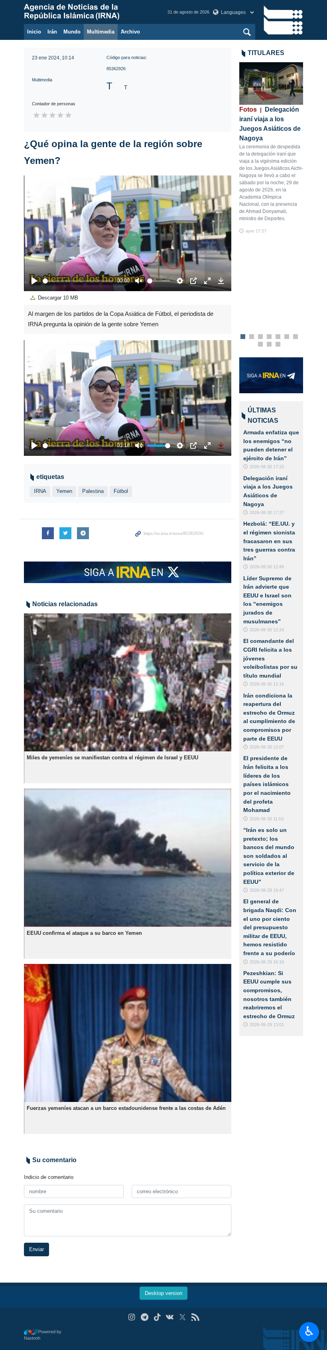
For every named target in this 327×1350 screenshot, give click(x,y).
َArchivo (130, 32)
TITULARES (266, 52)
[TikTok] (157, 1317)
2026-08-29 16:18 (267, 962)
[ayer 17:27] (271, 83)
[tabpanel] (271, 148)
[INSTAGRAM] (131, 1317)
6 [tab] (287, 337)
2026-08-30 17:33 (267, 466)
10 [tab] (278, 345)
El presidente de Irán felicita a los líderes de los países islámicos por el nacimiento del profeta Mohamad (267, 784)
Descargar (57, 298)
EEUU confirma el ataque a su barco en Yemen (84, 933)
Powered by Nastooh (42, 1335)
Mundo (72, 32)
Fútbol (121, 491)
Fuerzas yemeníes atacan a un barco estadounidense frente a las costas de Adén (126, 1108)
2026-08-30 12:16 (267, 684)
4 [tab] (269, 337)
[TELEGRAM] (144, 1317)
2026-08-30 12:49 (267, 566)
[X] (182, 1317)
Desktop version (163, 1293)
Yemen (64, 491)
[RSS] (195, 1317)
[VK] (170, 1317)
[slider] (78, 281)
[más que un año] (127, 682)
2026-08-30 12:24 (267, 629)
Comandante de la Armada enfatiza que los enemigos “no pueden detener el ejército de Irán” (271, 440)
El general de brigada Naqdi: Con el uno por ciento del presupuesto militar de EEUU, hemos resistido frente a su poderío (269, 927)
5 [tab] (278, 337)
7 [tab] (295, 337)
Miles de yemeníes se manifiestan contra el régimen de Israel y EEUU (112, 758)
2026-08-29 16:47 (267, 890)
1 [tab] (243, 337)
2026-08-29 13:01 (267, 1024)
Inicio (34, 32)
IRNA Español (88, 12)
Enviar (36, 1249)
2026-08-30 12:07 (267, 747)
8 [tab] (260, 345)
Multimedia (100, 32)
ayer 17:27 (256, 231)
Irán (52, 32)
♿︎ (309, 1331)
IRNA (40, 491)
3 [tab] (260, 337)
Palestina (93, 491)
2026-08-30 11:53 (267, 818)
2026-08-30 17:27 (267, 512)
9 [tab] (269, 345)
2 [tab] (251, 337)
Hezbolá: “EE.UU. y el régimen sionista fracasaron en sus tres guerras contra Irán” (269, 540)
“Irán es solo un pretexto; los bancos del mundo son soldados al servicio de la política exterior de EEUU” (268, 856)
